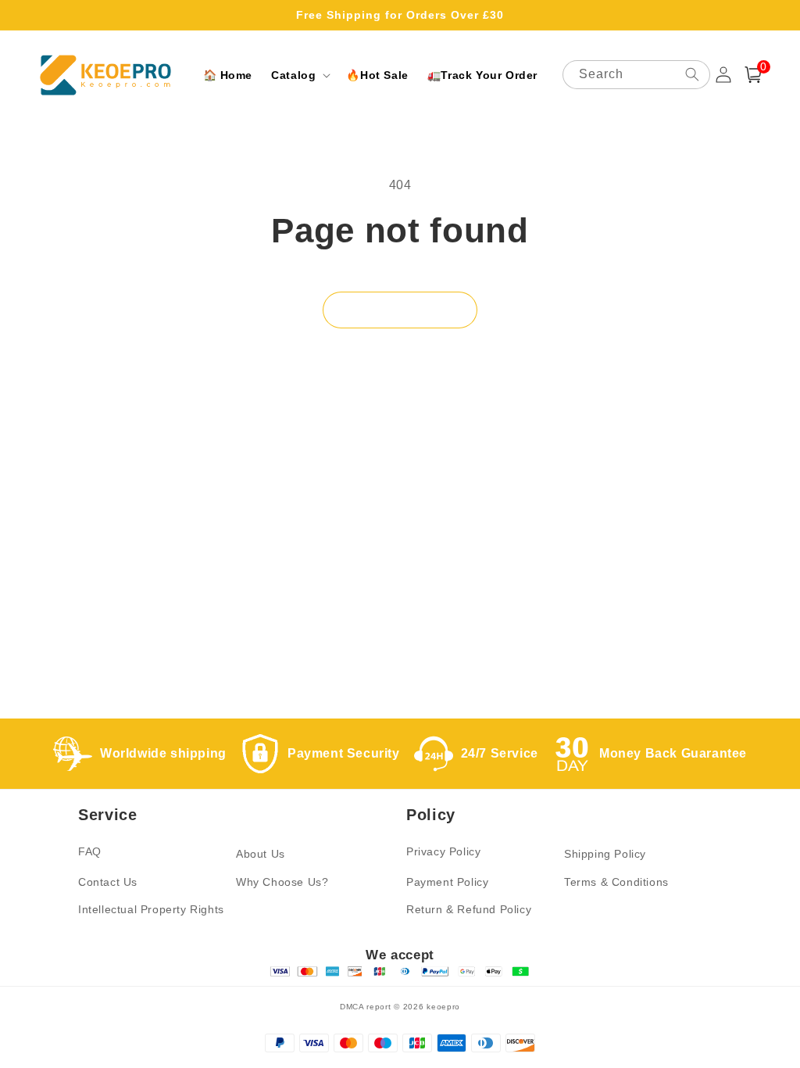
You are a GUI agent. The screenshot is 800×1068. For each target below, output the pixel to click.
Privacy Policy (443, 851)
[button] (299, 75)
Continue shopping (400, 310)
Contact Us (108, 882)
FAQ (90, 851)
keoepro (443, 1006)
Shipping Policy (605, 854)
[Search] (692, 74)
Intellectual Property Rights (151, 909)
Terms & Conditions (616, 882)
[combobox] (636, 74)
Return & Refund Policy (468, 909)
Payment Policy (447, 882)
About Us (260, 854)
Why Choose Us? (282, 882)
